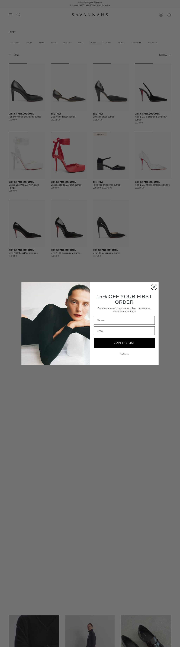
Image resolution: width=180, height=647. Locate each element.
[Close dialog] (154, 287)
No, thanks (124, 354)
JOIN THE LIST (124, 342)
